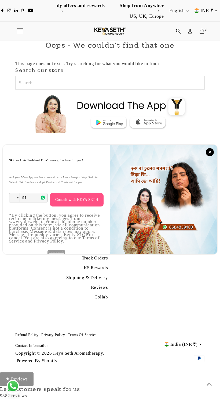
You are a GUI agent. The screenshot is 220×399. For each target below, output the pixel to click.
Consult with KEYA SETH (76, 200)
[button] (14, 197)
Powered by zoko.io (56, 252)
